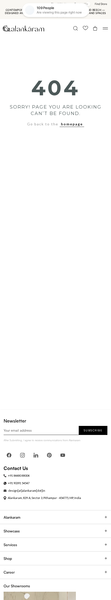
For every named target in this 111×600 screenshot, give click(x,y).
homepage (72, 124)
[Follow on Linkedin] (36, 455)
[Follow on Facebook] (9, 455)
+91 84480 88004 (18, 475)
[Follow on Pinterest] (49, 455)
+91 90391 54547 (18, 483)
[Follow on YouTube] (62, 455)
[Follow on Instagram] (22, 455)
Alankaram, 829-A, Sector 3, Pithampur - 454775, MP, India (44, 497)
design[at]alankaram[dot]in (26, 490)
